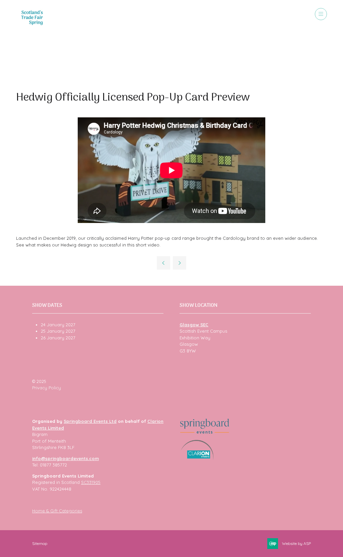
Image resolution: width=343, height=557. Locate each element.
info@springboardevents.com (65, 458)
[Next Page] (179, 263)
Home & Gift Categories (57, 510)
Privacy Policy (46, 387)
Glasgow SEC (194, 324)
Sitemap (39, 543)
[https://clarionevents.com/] (197, 458)
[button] (321, 14)
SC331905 (90, 482)
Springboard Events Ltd (90, 421)
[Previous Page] (163, 263)
